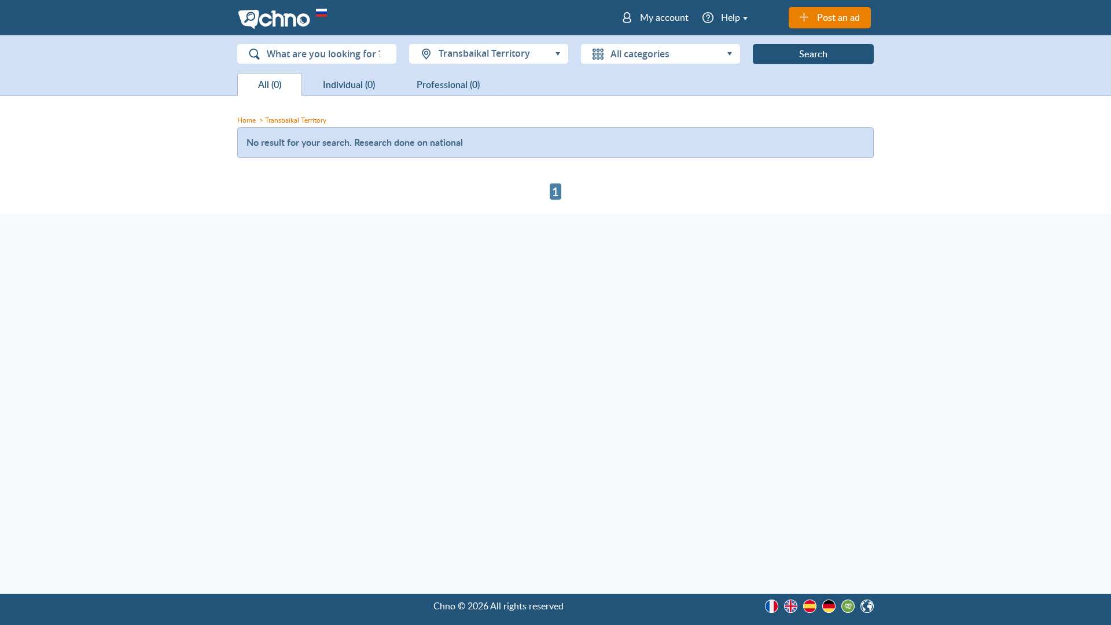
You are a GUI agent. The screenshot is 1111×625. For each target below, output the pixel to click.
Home (246, 120)
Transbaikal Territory (295, 120)
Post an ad (838, 17)
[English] (790, 606)
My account (664, 17)
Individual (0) (349, 84)
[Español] (809, 606)
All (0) (269, 84)
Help (730, 17)
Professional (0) (448, 84)
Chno (276, 20)
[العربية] (848, 606)
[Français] (771, 606)
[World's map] (867, 606)
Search (813, 53)
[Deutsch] (829, 606)
